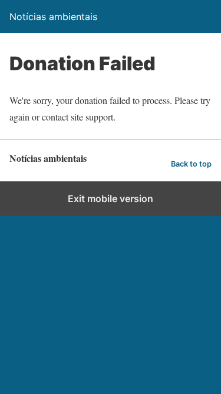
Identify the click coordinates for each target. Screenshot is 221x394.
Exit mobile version (110, 198)
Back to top (191, 163)
